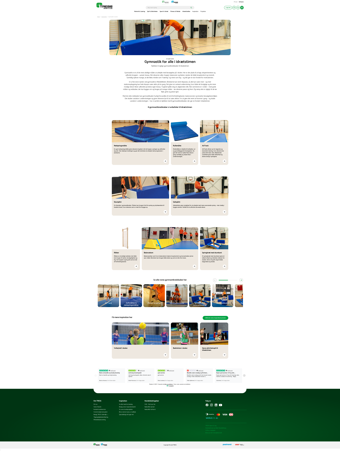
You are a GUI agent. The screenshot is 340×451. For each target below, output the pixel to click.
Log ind (228, 7)
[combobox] (168, 8)
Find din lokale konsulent (100, 412)
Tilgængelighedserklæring (101, 417)
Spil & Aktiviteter (152, 11)
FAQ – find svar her (149, 404)
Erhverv (241, 2)
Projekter (203, 11)
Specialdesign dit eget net (126, 415)
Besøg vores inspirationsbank (127, 407)
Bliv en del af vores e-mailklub (127, 412)
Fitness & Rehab (175, 11)
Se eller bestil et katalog (126, 404)
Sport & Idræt (164, 11)
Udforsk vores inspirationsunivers (215, 318)
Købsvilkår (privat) (149, 407)
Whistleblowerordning (100, 420)
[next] (241, 280)
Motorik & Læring (139, 11)
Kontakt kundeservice (100, 409)
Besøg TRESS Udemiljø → (101, 415)
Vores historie (97, 407)
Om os (95, 404)
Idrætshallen (186, 11)
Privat (235, 2)
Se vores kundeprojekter (126, 409)
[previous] (215, 280)
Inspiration (195, 11)
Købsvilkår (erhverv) (150, 409)
